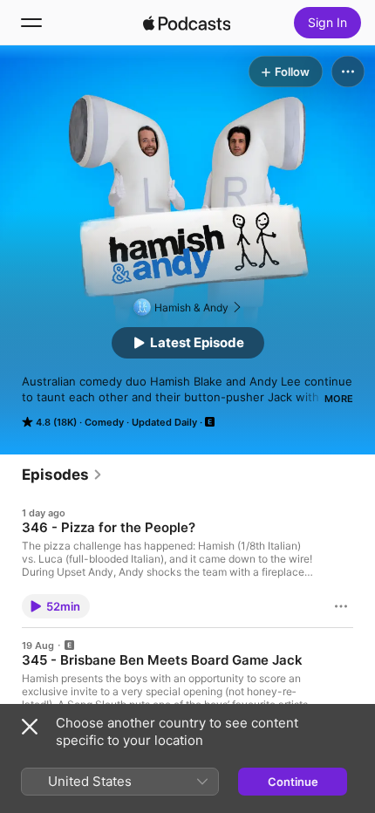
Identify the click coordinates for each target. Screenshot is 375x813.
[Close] (30, 726)
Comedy (104, 422)
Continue (293, 782)
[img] (186, 22)
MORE (338, 399)
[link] (62, 474)
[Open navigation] (31, 22)
